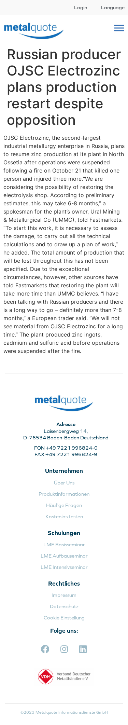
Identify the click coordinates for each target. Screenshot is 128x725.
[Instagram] (64, 649)
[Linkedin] (82, 649)
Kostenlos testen (64, 516)
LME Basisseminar (64, 544)
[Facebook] (45, 649)
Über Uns (64, 482)
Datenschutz (64, 606)
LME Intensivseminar (64, 567)
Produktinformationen (64, 494)
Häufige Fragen (64, 505)
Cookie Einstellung (64, 617)
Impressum (64, 595)
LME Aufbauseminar (64, 556)
